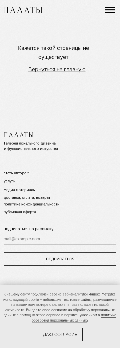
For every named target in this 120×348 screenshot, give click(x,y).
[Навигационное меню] (110, 10)
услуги (10, 181)
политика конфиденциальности (32, 204)
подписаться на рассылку (29, 229)
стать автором (16, 173)
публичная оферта (20, 211)
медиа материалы (19, 189)
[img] (22, 10)
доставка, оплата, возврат (27, 197)
